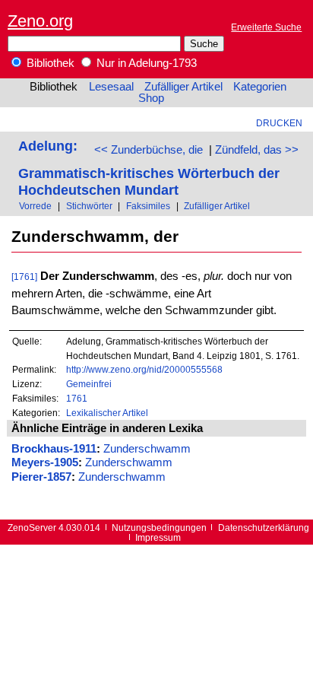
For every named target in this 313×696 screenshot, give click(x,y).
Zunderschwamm (147, 449)
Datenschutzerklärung (263, 527)
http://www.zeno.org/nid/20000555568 (144, 369)
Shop (151, 98)
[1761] (24, 276)
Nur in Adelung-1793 (145, 63)
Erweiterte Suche (266, 27)
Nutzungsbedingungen (159, 527)
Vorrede (35, 206)
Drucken (279, 123)
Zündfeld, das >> (257, 150)
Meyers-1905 (44, 462)
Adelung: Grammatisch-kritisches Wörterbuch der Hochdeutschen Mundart (149, 168)
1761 (76, 398)
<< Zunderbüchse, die (148, 150)
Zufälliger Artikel (183, 87)
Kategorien (259, 87)
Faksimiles (148, 206)
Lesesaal (111, 87)
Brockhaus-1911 (53, 449)
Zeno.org (40, 20)
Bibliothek (49, 63)
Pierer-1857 (41, 477)
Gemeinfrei (89, 384)
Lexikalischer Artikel (107, 413)
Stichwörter (89, 206)
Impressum (158, 537)
